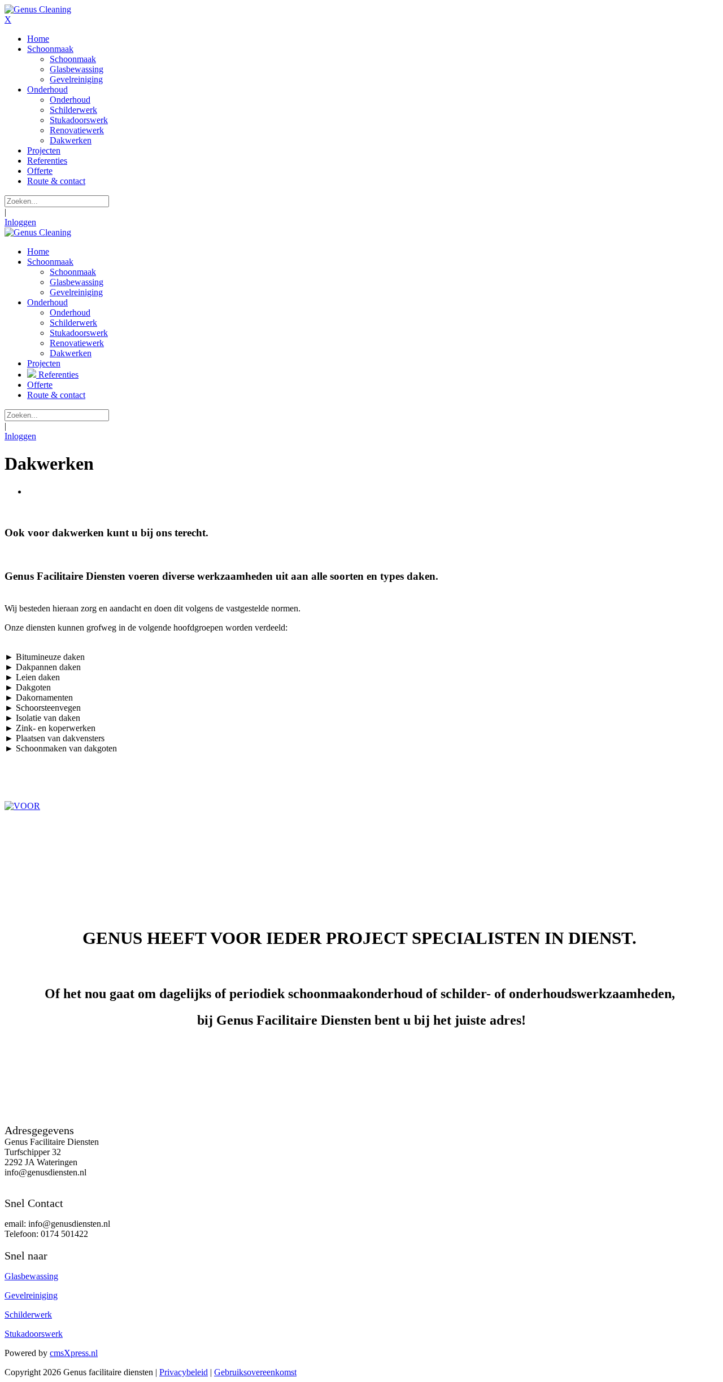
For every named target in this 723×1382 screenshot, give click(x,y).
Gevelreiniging (31, 1295)
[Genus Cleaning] (38, 9)
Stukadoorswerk (34, 1334)
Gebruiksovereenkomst (255, 1372)
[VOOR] (361, 806)
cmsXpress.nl (74, 1353)
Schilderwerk (28, 1314)
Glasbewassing (31, 1276)
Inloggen (20, 222)
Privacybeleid (183, 1372)
